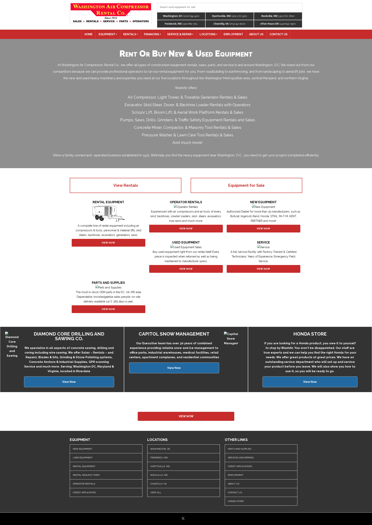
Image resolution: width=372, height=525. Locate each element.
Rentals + (130, 34)
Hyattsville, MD (160, 466)
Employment (233, 34)
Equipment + (108, 34)
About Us (256, 34)
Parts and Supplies (239, 449)
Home (88, 34)
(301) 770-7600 (277, 16)
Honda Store (236, 501)
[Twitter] (183, 518)
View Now (108, 242)
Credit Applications (240, 466)
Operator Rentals (84, 483)
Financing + (152, 34)
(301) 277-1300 (229, 16)
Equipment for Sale (246, 185)
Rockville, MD (159, 475)
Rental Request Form (86, 475)
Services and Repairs (241, 457)
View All (155, 492)
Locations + (209, 34)
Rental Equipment (84, 466)
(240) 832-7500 (278, 23)
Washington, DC (160, 449)
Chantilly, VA (158, 483)
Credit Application (84, 492)
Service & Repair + (180, 34)
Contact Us (279, 34)
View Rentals (125, 185)
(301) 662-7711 (181, 23)
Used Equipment (83, 457)
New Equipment (82, 449)
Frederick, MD (159, 457)
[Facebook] (177, 518)
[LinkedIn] (190, 518)
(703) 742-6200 (229, 23)
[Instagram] (195, 518)
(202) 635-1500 (181, 16)
